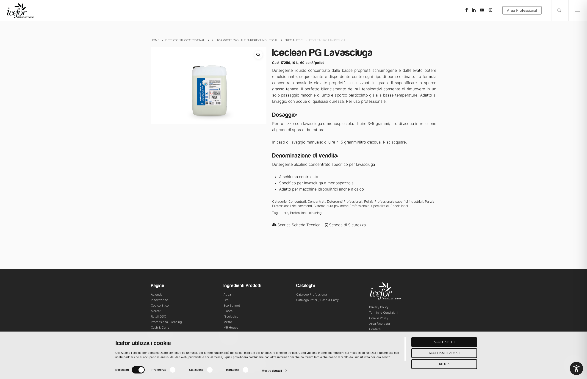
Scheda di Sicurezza (347, 225)
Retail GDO (158, 316)
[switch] (175, 369)
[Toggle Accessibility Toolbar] (576, 368)
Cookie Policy (378, 318)
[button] (258, 55)
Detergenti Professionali (185, 40)
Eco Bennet (232, 305)
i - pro (284, 213)
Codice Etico (160, 305)
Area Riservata (379, 323)
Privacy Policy (378, 307)
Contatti (375, 329)
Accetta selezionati (444, 353)
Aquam (228, 294)
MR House (231, 327)
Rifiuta (444, 364)
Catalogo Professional (311, 294)
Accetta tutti (444, 342)
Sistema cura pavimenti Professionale (341, 206)
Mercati (156, 311)
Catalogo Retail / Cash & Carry (317, 300)
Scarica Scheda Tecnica (298, 225)
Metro (228, 322)
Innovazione (159, 300)
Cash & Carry (160, 327)
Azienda (156, 294)
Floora (228, 311)
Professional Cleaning (166, 322)
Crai (226, 300)
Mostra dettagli (272, 370)
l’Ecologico (231, 316)
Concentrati (297, 201)
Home (155, 40)
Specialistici (294, 40)
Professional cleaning (305, 213)
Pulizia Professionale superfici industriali (245, 40)
